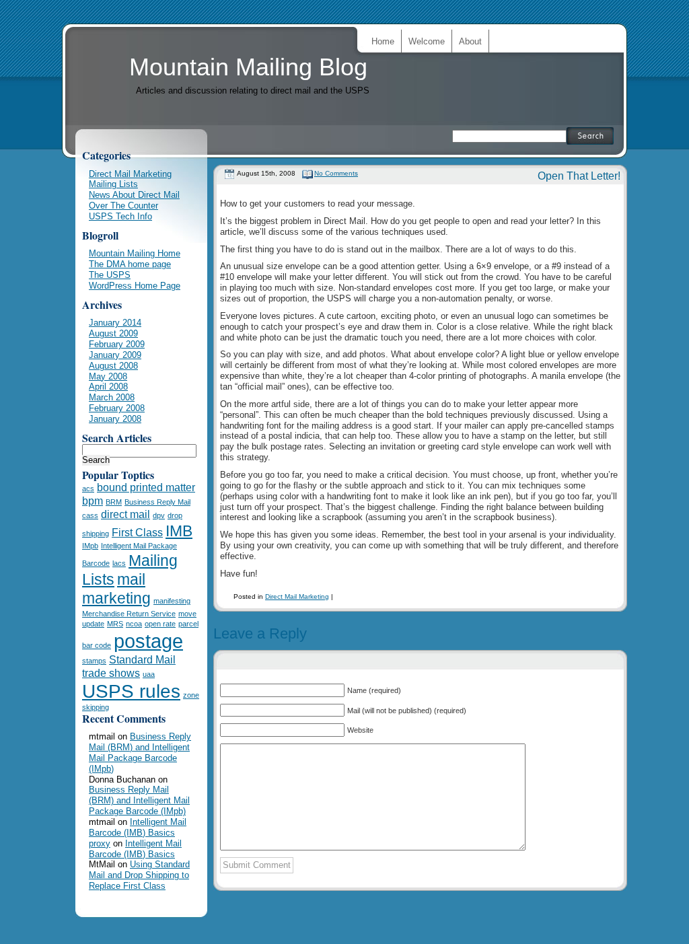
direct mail (125, 514)
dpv (159, 515)
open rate (160, 624)
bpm (92, 501)
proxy (99, 843)
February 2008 (117, 408)
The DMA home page (130, 264)
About (470, 41)
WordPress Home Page (134, 286)
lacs (119, 563)
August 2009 (113, 333)
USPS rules (131, 691)
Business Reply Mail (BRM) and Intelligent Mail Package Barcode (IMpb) (140, 752)
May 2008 (108, 376)
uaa (149, 674)
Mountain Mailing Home (134, 253)
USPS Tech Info (120, 216)
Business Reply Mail (157, 502)
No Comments (336, 173)
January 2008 (115, 419)
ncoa (134, 624)
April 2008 (108, 387)
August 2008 (113, 366)
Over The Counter (123, 206)
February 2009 (117, 344)
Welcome (426, 41)
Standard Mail (142, 659)
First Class (137, 532)
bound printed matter (146, 487)
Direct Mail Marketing (297, 596)
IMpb (90, 546)
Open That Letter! (579, 176)
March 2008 (112, 397)
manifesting (171, 601)
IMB (179, 531)
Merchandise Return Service (129, 614)
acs (88, 488)
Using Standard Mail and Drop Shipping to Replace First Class (139, 875)
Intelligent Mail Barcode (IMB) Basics (137, 827)
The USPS (110, 275)
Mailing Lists (113, 184)
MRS (115, 624)
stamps (94, 661)
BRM (114, 502)
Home (382, 41)
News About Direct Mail (134, 195)
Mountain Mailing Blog (248, 67)
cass (90, 515)
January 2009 (115, 355)
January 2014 (115, 323)
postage (148, 641)
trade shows (111, 673)
